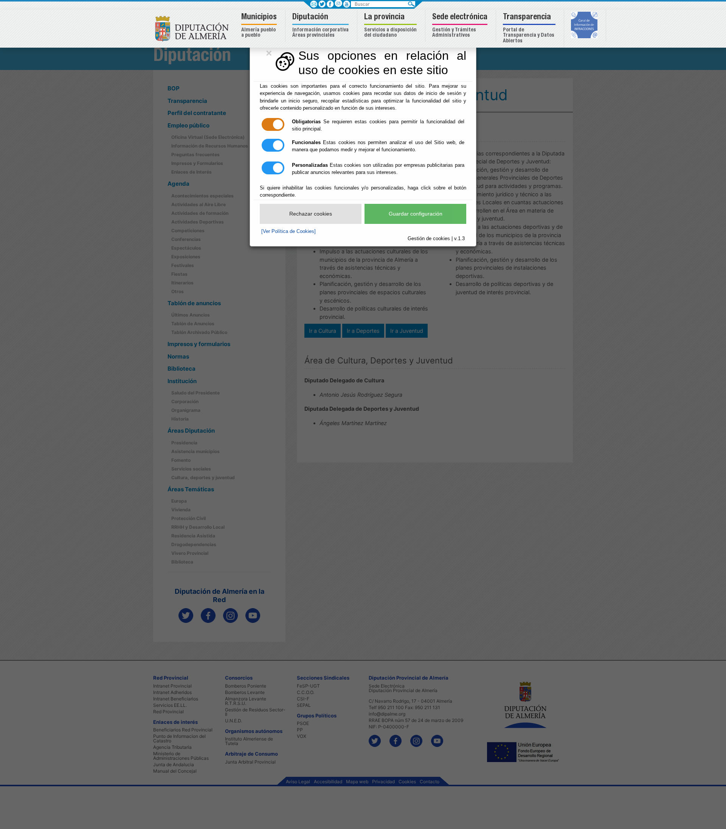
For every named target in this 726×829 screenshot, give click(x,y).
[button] (259, 26)
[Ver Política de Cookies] (288, 231)
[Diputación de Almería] (193, 28)
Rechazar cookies (310, 214)
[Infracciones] (585, 26)
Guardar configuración (415, 214)
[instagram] (338, 3)
